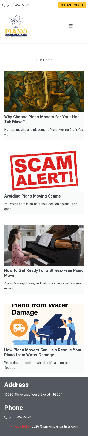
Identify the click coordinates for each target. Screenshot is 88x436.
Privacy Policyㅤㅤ (21, 426)
